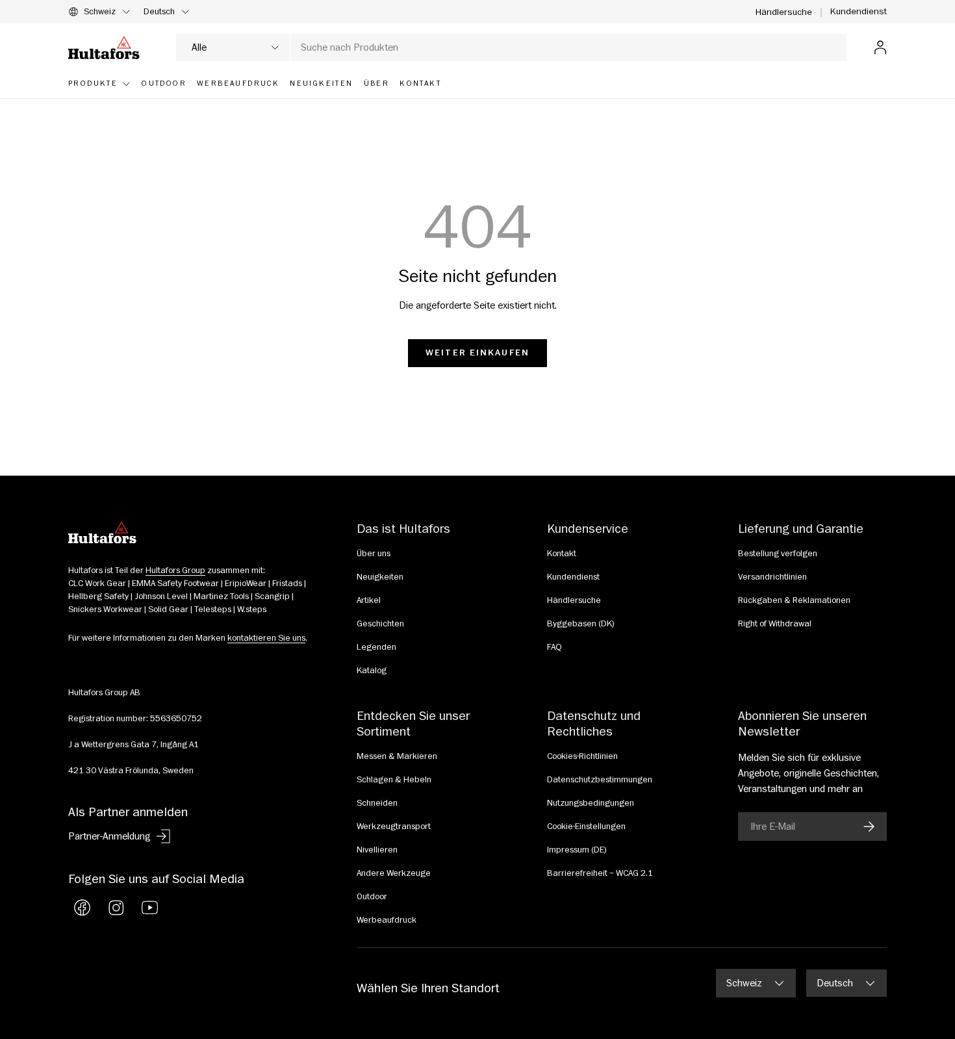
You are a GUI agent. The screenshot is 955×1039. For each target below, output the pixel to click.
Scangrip (272, 596)
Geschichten (380, 624)
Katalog (372, 670)
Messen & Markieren (397, 756)
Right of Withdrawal (774, 624)
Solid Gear (168, 609)
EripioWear (245, 583)
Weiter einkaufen (477, 353)
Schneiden (377, 803)
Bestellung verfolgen (777, 553)
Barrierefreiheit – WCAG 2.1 (600, 873)
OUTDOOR (164, 83)
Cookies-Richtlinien (582, 756)
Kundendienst (858, 11)
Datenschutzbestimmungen (599, 780)
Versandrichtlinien (772, 577)
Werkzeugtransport (394, 826)
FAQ (554, 647)
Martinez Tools (221, 596)
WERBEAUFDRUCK (238, 83)
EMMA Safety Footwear (175, 583)
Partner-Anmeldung (109, 836)
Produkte (93, 83)
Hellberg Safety (98, 596)
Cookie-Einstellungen (586, 826)
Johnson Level (161, 596)
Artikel (369, 600)
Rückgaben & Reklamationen (794, 600)
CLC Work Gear (97, 583)
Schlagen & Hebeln (394, 780)
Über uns (373, 553)
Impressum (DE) (577, 850)
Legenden (376, 647)
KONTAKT (420, 83)
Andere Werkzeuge (394, 873)
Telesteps (212, 609)
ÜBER (377, 83)
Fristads (287, 583)
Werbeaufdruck (386, 920)
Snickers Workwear (105, 609)
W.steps (251, 609)
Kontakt (561, 553)
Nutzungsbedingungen (590, 803)
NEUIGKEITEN (321, 83)
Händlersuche (784, 12)
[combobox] (511, 47)
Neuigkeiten (380, 577)
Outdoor (372, 897)
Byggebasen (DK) (581, 624)
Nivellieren (377, 850)
